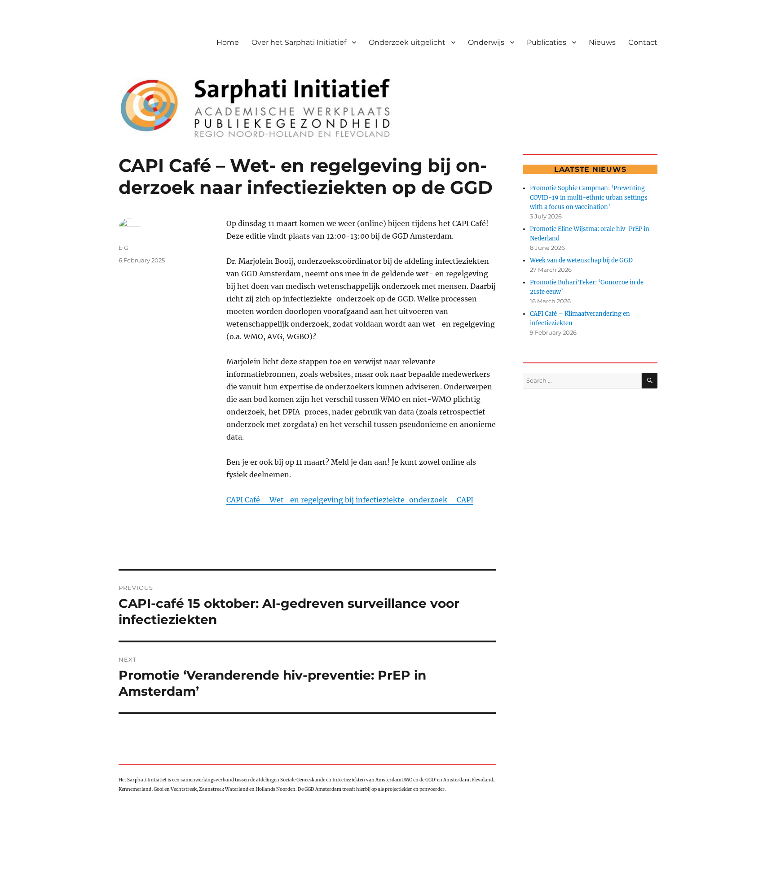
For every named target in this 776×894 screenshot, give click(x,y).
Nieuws (602, 42)
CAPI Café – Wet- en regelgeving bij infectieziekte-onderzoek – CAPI (349, 499)
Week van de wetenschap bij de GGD (581, 260)
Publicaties (546, 42)
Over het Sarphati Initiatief (298, 42)
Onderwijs (486, 42)
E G (123, 247)
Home (227, 42)
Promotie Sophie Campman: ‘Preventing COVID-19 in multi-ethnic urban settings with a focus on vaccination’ (589, 197)
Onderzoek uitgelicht (407, 42)
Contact (642, 42)
